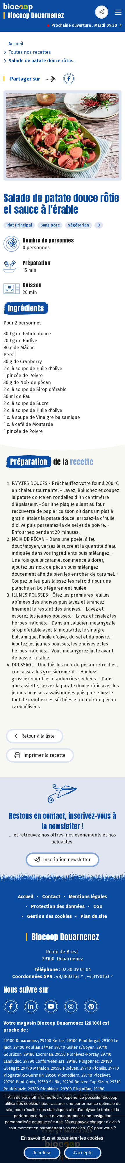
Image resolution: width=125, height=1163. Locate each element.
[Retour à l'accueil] (18, 7)
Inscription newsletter (67, 859)
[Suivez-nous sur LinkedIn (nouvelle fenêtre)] (31, 1006)
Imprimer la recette (44, 755)
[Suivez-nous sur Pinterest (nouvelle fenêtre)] (91, 1006)
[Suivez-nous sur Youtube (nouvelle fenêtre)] (51, 1006)
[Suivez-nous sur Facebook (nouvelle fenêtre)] (10, 1006)
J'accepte (82, 1152)
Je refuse (42, 1152)
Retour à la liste (38, 736)
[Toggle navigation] (118, 14)
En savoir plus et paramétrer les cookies (62, 1138)
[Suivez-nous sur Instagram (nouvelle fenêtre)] (71, 1006)
